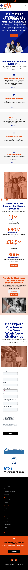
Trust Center (14, 568)
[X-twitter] (12, 560)
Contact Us (7, 532)
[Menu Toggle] (25, 6)
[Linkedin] (16, 560)
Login (5, 530)
